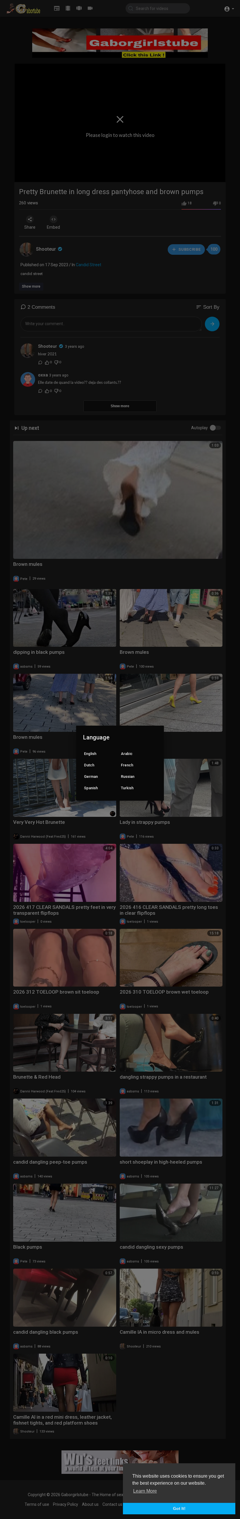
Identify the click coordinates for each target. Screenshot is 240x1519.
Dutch (89, 765)
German (91, 776)
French (127, 765)
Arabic (127, 753)
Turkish (127, 788)
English (90, 753)
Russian (127, 776)
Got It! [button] (179, 1508)
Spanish (91, 788)
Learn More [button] (145, 1491)
